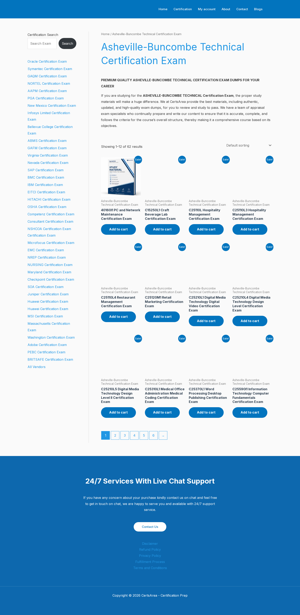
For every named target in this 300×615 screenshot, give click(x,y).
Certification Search (43, 35)
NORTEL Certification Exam (49, 83)
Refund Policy (150, 549)
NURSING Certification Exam (50, 265)
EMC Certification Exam (46, 250)
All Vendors (37, 367)
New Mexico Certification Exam (52, 105)
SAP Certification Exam (45, 170)
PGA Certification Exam (46, 98)
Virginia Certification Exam (48, 155)
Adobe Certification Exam (47, 345)
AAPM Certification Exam (47, 91)
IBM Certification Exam (45, 185)
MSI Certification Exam (45, 316)
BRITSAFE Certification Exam (50, 359)
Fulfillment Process (150, 562)
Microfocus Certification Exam (51, 243)
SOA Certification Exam (45, 287)
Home (163, 9)
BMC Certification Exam (46, 177)
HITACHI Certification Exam (49, 199)
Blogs (258, 9)
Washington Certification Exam (51, 337)
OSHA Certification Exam (47, 207)
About (226, 9)
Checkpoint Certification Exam (51, 279)
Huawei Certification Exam (48, 301)
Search (67, 43)
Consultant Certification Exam (50, 221)
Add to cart (118, 229)
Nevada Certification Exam (48, 163)
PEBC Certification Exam (46, 352)
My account (207, 9)
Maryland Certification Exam (49, 272)
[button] (271, 9)
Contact (242, 9)
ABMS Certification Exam (47, 141)
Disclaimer (150, 544)
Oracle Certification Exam (47, 61)
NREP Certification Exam (47, 257)
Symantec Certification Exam (50, 69)
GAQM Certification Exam (47, 76)
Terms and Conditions (150, 568)
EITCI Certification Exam (46, 192)
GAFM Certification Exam (47, 148)
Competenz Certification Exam (51, 214)
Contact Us (150, 527)
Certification (182, 9)
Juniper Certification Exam (48, 294)
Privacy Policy (150, 556)
